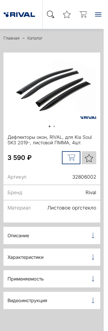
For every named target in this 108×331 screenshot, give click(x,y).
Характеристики (25, 257)
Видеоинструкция (27, 300)
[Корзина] (83, 14)
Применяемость (25, 279)
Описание (18, 235)
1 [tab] (51, 128)
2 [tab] (56, 128)
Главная (11, 37)
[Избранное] (67, 14)
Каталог (35, 37)
